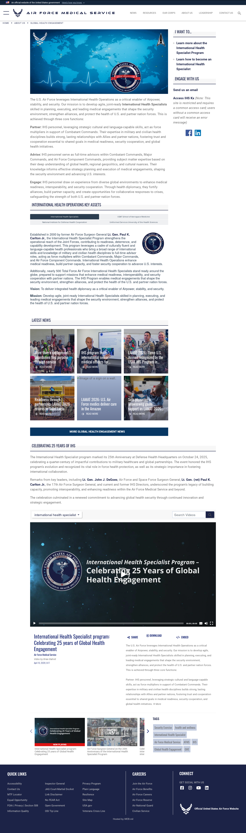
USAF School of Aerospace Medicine (133, 216)
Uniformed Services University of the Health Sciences (134, 222)
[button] (73, 2)
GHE (187, 749)
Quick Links (16, 774)
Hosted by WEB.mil (123, 819)
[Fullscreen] (211, 623)
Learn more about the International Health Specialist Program (191, 48)
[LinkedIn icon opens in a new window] (206, 787)
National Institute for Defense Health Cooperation (64, 222)
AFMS (186, 742)
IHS (194, 742)
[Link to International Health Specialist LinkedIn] (197, 133)
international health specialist (55, 514)
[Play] (34, 623)
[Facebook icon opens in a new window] (181, 787)
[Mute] (206, 623)
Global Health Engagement (167, 749)
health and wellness (185, 727)
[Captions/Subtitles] (200, 623)
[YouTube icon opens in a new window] (198, 787)
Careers (139, 774)
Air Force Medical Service (167, 742)
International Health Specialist (169, 734)
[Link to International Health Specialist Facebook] (189, 133)
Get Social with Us (191, 782)
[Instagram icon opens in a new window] (190, 787)
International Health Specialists (64, 216)
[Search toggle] (240, 13)
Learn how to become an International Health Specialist (194, 64)
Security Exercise (163, 727)
